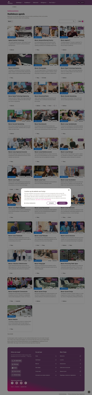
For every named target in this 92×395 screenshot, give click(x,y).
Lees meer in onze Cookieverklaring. (43, 199)
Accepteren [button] (62, 203)
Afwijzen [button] (51, 203)
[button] (29, 203)
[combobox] (68, 190)
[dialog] (46, 197)
